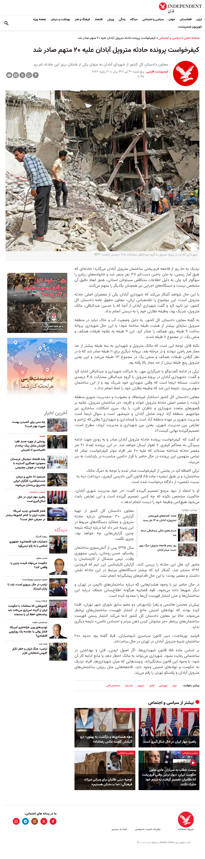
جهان (172, 19)
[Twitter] (22, 75)
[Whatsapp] (29, 75)
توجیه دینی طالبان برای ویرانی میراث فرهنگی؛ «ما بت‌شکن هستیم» (108, 782)
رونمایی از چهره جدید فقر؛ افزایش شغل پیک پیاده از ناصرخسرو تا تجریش (30, 445)
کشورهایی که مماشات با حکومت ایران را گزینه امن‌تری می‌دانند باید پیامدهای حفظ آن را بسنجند (27, 610)
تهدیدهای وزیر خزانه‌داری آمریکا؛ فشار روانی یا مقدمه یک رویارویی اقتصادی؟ (28, 631)
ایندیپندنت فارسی (157, 71)
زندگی (122, 19)
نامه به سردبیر (119, 829)
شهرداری (163, 686)
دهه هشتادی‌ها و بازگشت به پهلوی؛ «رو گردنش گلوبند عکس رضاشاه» (106, 739)
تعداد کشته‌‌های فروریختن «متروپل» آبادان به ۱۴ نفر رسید (159, 518)
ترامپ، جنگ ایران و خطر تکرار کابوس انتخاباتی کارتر (29, 650)
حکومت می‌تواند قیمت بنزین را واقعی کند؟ (29, 565)
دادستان (129, 686)
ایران (199, 19)
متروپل (141, 686)
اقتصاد (98, 19)
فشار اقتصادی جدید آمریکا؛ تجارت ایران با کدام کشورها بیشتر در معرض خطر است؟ (25, 515)
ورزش (110, 19)
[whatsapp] (16, 821)
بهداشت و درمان (60, 19)
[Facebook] (36, 75)
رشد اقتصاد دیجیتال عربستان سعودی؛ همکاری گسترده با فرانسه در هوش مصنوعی (27, 463)
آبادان (151, 686)
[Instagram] (34, 821)
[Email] (16, 75)
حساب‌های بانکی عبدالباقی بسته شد (158, 533)
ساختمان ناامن (113, 686)
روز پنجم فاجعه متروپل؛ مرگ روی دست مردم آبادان (157, 547)
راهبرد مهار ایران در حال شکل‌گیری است (170, 741)
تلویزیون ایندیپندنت (190, 26)
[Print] (9, 75)
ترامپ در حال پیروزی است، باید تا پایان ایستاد (27, 586)
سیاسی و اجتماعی (153, 19)
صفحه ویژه (39, 19)
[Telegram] (25, 821)
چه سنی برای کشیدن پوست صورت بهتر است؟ (28, 424)
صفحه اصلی (191, 38)
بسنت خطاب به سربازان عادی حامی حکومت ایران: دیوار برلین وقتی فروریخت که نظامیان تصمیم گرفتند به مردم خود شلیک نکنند (169, 777)
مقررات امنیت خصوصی (147, 829)
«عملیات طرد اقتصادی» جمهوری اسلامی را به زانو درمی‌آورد (28, 543)
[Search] (6, 23)
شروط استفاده (186, 829)
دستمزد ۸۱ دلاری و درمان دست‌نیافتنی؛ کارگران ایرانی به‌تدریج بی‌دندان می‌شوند (29, 481)
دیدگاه (134, 19)
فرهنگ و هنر (82, 19)
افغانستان (186, 19)
